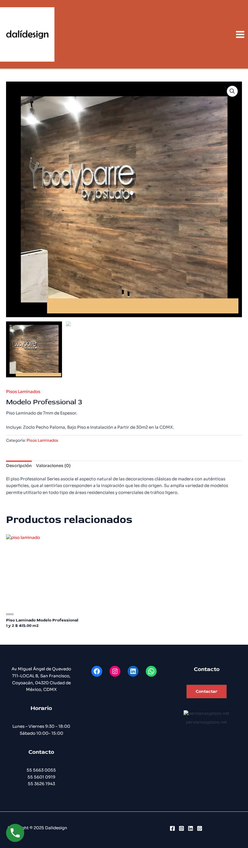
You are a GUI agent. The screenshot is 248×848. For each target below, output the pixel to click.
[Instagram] (181, 828)
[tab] (19, 466)
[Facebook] (172, 828)
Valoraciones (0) (53, 465)
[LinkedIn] (190, 828)
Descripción (19, 465)
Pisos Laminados (23, 391)
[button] (206, 692)
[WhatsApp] (199, 828)
